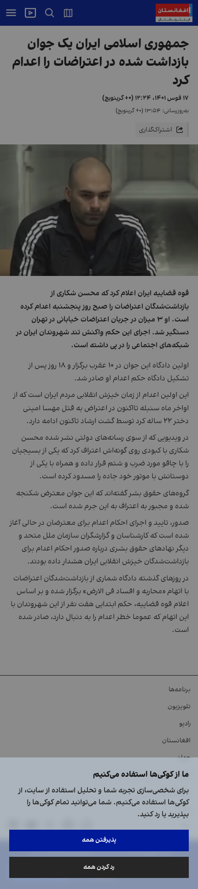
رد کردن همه (99, 867)
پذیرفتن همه (99, 840)
